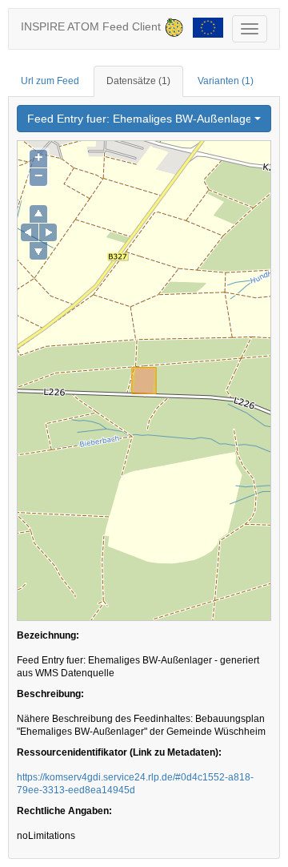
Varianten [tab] (226, 81)
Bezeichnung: (48, 635)
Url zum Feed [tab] (50, 81)
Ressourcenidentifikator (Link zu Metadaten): (119, 752)
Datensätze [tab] (138, 81)
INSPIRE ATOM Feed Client (92, 26)
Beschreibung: (50, 694)
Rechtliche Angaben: (64, 811)
